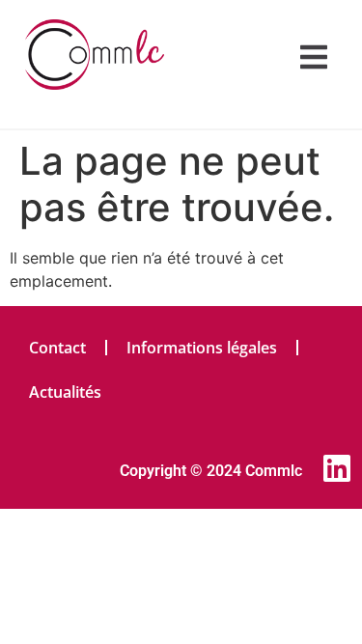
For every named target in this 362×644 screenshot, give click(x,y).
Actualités (65, 392)
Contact (57, 347)
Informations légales (201, 347)
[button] (313, 57)
